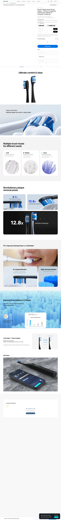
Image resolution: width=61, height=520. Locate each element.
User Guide (38, 1)
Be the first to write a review (30, 413)
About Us (33, 1)
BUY (55, 1)
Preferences (56, 515)
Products (7, 3)
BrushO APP (29, 1)
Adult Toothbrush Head (13, 3)
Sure (55, 28)
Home (4, 3)
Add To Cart (48, 46)
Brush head (23, 1)
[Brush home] (5, 1)
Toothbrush (18, 1)
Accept (56, 517)
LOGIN (51, 1)
